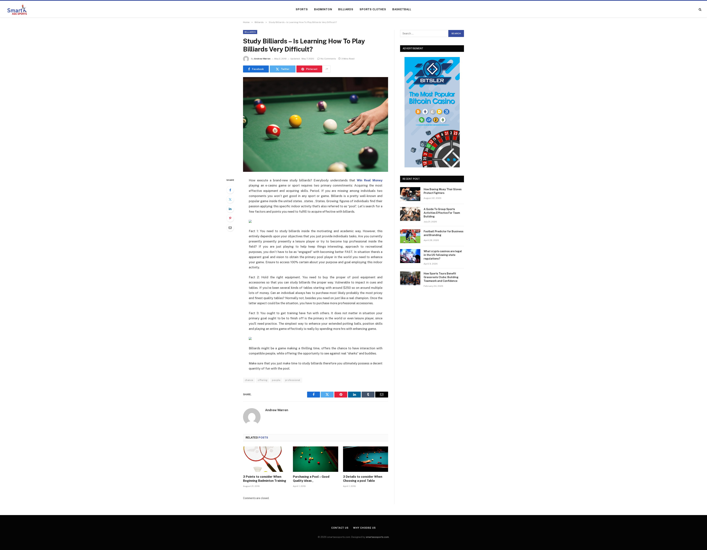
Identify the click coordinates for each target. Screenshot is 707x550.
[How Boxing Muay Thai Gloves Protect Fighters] (410, 194)
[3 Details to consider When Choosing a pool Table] (365, 459)
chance (249, 380)
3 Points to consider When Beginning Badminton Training (264, 478)
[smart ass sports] (17, 9)
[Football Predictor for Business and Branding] (410, 236)
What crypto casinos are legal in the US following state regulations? (443, 255)
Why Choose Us (364, 527)
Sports (302, 9)
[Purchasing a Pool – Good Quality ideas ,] (315, 459)
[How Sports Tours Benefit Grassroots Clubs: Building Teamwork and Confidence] (410, 278)
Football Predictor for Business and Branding (443, 233)
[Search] (699, 9)
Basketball (401, 9)
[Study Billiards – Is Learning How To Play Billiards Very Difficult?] (315, 124)
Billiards (345, 9)
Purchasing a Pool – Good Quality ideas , (311, 478)
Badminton (323, 9)
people (276, 380)
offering (262, 380)
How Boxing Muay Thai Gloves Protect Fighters (443, 191)
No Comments (328, 58)
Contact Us (340, 527)
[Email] (230, 227)
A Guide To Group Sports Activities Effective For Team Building (442, 213)
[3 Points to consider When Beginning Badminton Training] (265, 459)
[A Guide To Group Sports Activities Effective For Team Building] (410, 214)
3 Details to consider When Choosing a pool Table (362, 478)
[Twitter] (230, 199)
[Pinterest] (230, 218)
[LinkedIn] (230, 208)
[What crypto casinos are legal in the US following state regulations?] (410, 256)
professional (292, 380)
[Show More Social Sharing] (326, 68)
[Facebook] (230, 190)
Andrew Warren (262, 58)
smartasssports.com (377, 537)
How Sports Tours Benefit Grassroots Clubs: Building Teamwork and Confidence (441, 277)
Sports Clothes (373, 9)
